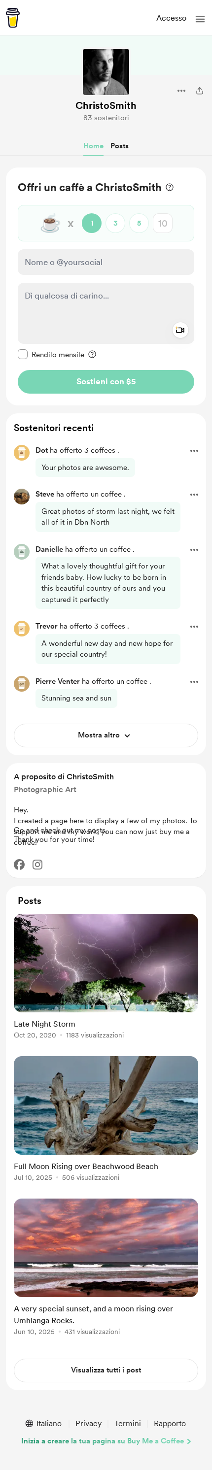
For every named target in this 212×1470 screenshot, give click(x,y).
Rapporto (170, 1423)
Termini (127, 1423)
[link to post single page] (106, 978)
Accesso (171, 18)
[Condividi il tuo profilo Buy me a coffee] (199, 91)
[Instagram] (37, 864)
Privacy (88, 1423)
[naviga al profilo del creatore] (106, 72)
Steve (44, 494)
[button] (200, 19)
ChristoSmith (106, 105)
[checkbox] (51, 354)
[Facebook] (19, 864)
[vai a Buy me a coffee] (13, 18)
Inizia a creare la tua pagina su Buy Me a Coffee (102, 1441)
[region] (106, 286)
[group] (106, 982)
